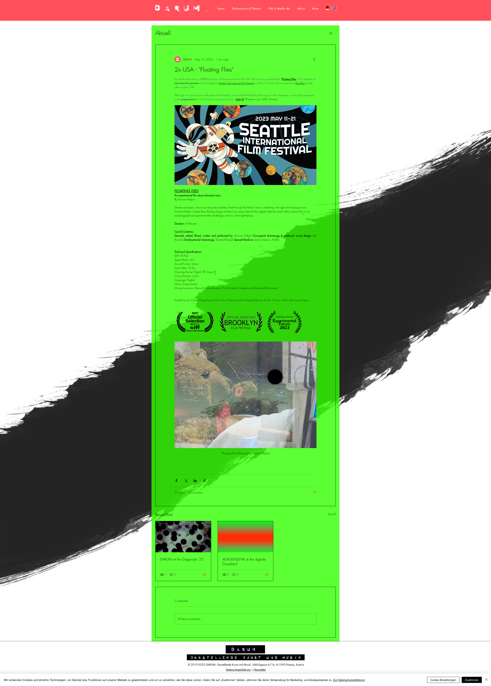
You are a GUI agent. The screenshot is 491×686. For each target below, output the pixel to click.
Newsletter (260, 669)
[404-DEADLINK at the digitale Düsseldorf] (245, 536)
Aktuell (163, 33)
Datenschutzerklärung (238, 669)
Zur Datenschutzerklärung (349, 680)
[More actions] (314, 59)
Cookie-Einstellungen (443, 680)
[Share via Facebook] (176, 480)
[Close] (486, 680)
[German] (327, 8)
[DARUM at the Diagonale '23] (183, 536)
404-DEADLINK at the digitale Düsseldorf (244, 561)
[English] (335, 8)
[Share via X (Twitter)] (186, 480)
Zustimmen (472, 680)
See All (332, 514)
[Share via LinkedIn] (195, 480)
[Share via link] (204, 480)
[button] (331, 33)
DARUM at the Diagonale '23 (181, 559)
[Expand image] (195, 322)
